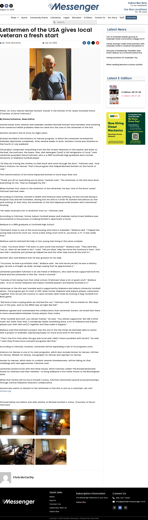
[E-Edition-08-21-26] (114, 95)
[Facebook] (6, 6)
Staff (122, 17)
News (13, 17)
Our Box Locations (135, 9)
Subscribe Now (137, 3)
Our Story (112, 17)
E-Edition (88, 17)
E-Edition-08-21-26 (131, 92)
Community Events (39, 17)
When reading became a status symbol (124, 65)
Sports (24, 17)
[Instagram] (11, 6)
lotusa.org (5, 391)
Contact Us (100, 17)
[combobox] (75, 22)
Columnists (55, 17)
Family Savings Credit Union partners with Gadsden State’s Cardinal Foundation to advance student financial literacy (125, 46)
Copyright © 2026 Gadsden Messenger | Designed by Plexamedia (74, 518)
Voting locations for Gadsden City (122, 58)
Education (76, 17)
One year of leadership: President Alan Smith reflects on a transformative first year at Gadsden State (124, 53)
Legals (66, 17)
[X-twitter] (2, 6)
